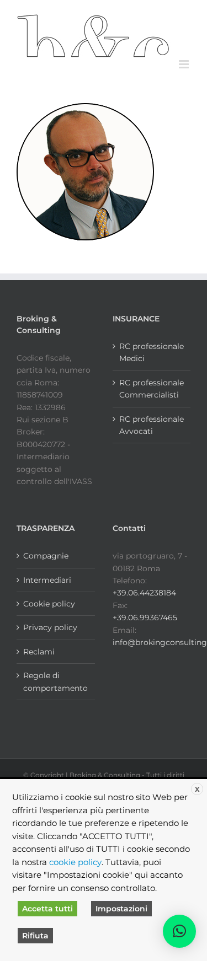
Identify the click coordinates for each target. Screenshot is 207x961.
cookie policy (75, 862)
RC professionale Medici (151, 352)
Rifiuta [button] (35, 936)
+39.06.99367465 (145, 617)
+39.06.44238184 (144, 593)
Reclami (39, 652)
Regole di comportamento (55, 681)
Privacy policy (50, 627)
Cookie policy (49, 604)
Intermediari (47, 580)
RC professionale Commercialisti (151, 389)
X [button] (197, 789)
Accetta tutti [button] (47, 909)
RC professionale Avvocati (151, 425)
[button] (179, 931)
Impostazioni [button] (121, 909)
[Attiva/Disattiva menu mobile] (184, 64)
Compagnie (45, 556)
